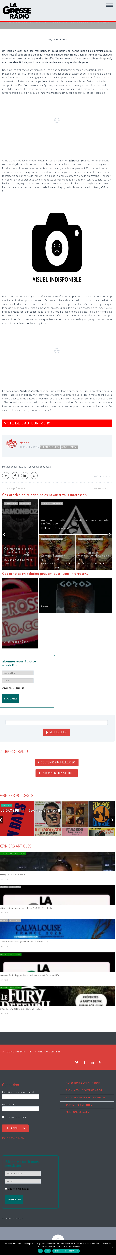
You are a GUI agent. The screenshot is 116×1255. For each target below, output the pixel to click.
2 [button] (58, 568)
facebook (84, 1062)
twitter (77, 1062)
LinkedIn (24, 475)
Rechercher (57, 732)
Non (48, 1251)
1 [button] (56, 568)
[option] (57, 534)
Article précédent (15, 488)
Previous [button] (4, 534)
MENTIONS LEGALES (49, 1051)
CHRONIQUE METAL (50, 447)
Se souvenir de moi (15, 1117)
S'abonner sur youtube (58, 773)
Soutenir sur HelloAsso (58, 762)
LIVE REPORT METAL (11, 503)
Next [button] (110, 534)
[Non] (112, 1247)
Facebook (15, 475)
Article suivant (100, 488)
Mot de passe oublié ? (14, 1137)
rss (100, 1062)
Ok (40, 1251)
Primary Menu (109, 5)
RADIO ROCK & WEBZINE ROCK (83, 1083)
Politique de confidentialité (66, 1251)
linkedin (92, 1062)
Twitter (5, 475)
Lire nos (14, 687)
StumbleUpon (34, 475)
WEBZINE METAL (69, 447)
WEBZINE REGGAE (20, 853)
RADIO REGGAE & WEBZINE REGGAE (85, 1098)
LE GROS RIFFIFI (6, 805)
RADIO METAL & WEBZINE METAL (84, 1091)
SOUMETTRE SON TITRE (18, 1051)
